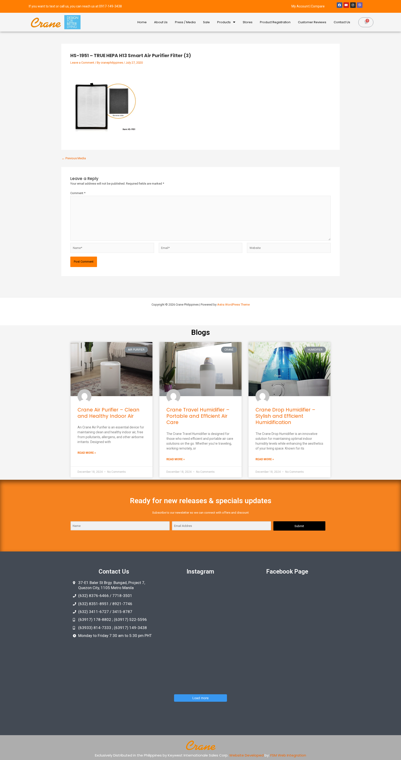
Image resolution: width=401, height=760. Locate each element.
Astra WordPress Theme (233, 304)
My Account (300, 6)
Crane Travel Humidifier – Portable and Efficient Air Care (198, 416)
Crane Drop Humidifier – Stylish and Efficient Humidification (285, 416)
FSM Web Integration (288, 755)
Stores (247, 22)
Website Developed (246, 755)
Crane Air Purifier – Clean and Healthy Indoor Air (108, 412)
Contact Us (342, 22)
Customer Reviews (312, 22)
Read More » (87, 452)
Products (224, 22)
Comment (77, 193)
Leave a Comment (82, 62)
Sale (206, 22)
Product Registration (275, 22)
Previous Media (74, 158)
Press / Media (185, 22)
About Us (161, 22)
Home (142, 22)
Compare (318, 6)
